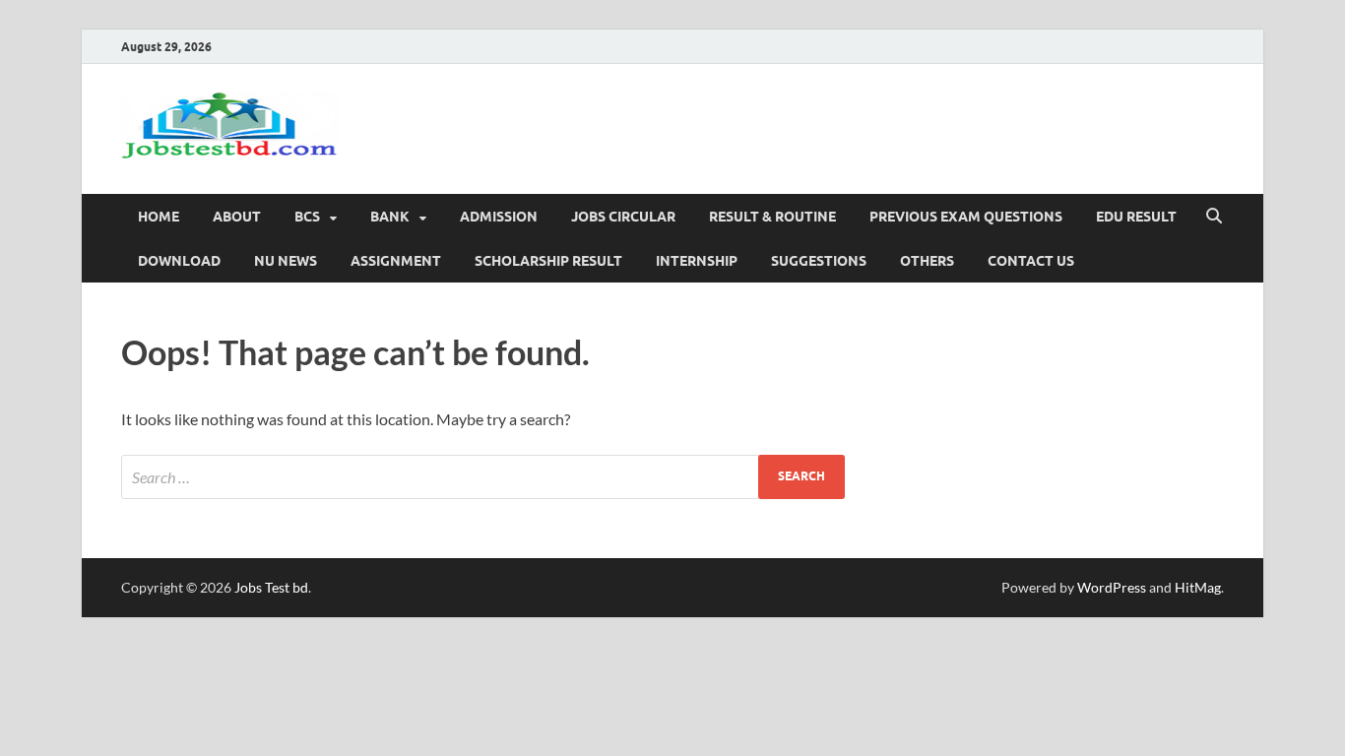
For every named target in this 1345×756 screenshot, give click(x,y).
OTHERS (927, 261)
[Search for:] (483, 477)
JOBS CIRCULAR (623, 216)
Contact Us (1031, 261)
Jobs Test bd (271, 587)
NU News (285, 261)
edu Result (1136, 216)
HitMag (1198, 587)
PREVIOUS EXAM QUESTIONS (965, 216)
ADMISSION (499, 216)
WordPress (1111, 587)
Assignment (396, 261)
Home (158, 216)
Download (179, 261)
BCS (307, 216)
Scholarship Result (548, 261)
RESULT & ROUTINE (772, 216)
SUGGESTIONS (818, 261)
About (237, 216)
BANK (390, 216)
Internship (696, 261)
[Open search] (1214, 216)
